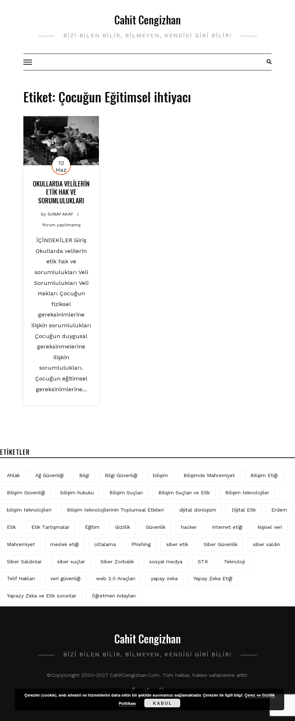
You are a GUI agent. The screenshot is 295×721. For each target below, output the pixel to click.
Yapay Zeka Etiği (212, 578)
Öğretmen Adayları (114, 595)
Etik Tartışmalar (50, 527)
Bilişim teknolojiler (247, 492)
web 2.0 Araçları (115, 578)
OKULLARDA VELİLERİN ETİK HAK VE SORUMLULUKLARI (61, 192)
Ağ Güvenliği (49, 475)
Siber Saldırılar (24, 561)
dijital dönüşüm (197, 510)
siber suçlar (71, 561)
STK (203, 561)
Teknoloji (234, 561)
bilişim (160, 475)
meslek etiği (64, 544)
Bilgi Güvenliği (121, 475)
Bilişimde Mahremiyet (209, 475)
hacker (189, 527)
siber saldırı (266, 544)
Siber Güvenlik (220, 544)
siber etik (177, 544)
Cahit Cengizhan (147, 19)
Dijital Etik (244, 510)
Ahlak (13, 475)
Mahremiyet (21, 544)
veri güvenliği (65, 578)
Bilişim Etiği (264, 475)
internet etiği (227, 527)
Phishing (141, 544)
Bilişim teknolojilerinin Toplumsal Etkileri (115, 510)
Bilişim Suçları (126, 492)
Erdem (279, 510)
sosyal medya (165, 561)
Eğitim (92, 527)
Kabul (162, 703)
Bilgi (84, 475)
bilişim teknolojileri (29, 510)
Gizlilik (122, 527)
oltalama (105, 544)
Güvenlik (155, 527)
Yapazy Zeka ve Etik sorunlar (41, 595)
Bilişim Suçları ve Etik (184, 492)
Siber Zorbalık (117, 561)
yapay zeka (164, 578)
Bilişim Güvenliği (26, 492)
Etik (11, 527)
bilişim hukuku (77, 492)
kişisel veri (270, 527)
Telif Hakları (21, 578)
